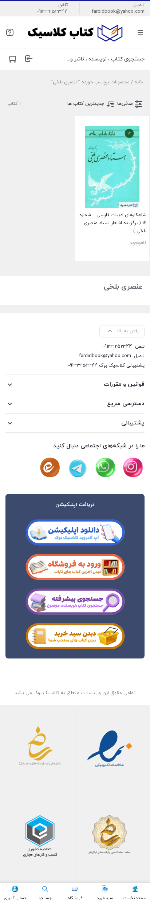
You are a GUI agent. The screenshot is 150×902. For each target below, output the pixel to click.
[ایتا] (50, 467)
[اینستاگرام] (133, 467)
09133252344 (52, 11)
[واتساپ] (105, 467)
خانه (138, 82)
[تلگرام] (77, 467)
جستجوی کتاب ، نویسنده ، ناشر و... (106, 59)
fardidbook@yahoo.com (118, 11)
